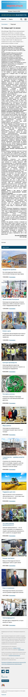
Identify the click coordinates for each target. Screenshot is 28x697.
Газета (10, 19)
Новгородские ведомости (14, 655)
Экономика (4, 24)
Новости (3, 19)
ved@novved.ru (21, 649)
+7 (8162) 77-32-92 (16, 648)
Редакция (3, 694)
